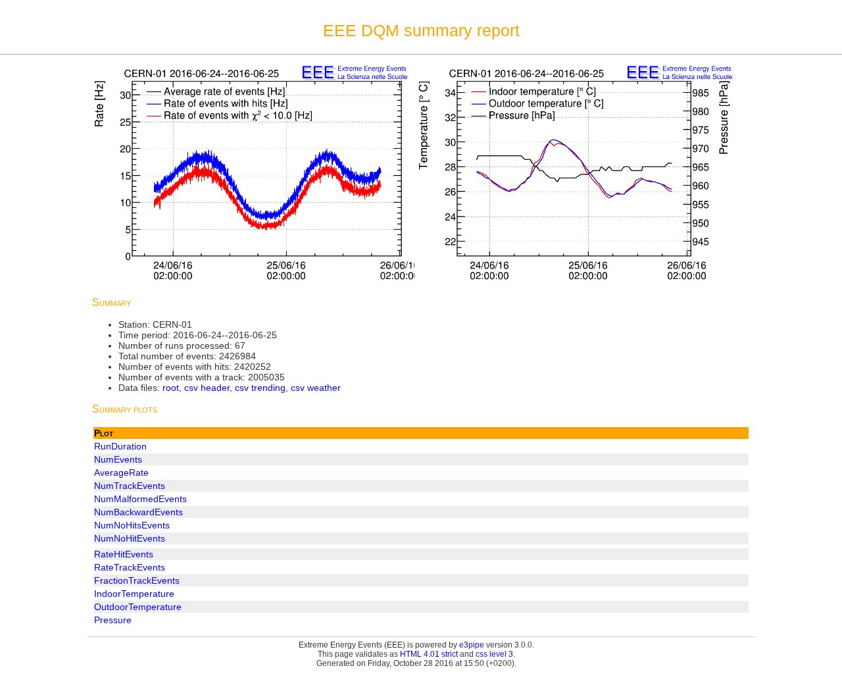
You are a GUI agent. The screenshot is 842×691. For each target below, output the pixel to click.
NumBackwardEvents (138, 512)
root (170, 387)
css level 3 (494, 654)
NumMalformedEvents (140, 499)
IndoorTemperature (134, 593)
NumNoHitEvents (129, 538)
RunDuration (120, 446)
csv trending (260, 387)
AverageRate (121, 472)
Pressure (113, 620)
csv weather (316, 387)
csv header (207, 387)
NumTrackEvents (129, 485)
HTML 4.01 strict (429, 654)
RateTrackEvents (129, 567)
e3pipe (471, 645)
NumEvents (118, 459)
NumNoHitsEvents (132, 525)
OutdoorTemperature (138, 606)
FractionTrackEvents (137, 580)
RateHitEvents (123, 554)
